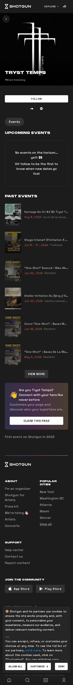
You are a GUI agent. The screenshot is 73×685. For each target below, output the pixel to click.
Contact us (14, 556)
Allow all (15, 666)
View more (36, 374)
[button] (36, 98)
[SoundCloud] (31, 108)
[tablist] (36, 122)
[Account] (64, 680)
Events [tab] (14, 122)
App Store (21, 589)
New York (47, 492)
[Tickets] (45, 680)
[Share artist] (64, 6)
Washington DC (52, 498)
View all (46, 524)
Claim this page (37, 421)
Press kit (11, 506)
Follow (36, 98)
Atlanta (46, 505)
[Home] (18, 6)
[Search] (27, 680)
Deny (61, 666)
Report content (17, 563)
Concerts (12, 526)
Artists (10, 519)
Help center (14, 550)
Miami (44, 511)
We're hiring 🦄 (17, 513)
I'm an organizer (17, 489)
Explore (50, 6)
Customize (37, 666)
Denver (45, 518)
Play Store (53, 589)
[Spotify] (41, 108)
